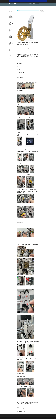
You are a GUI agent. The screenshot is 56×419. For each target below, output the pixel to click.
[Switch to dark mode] (29, 3)
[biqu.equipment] (46, 417)
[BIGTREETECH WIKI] (9, 3)
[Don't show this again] (46, 0)
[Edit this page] (38, 8)
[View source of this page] (37, 8)
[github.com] (44, 417)
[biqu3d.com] (45, 417)
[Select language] (30, 3)
